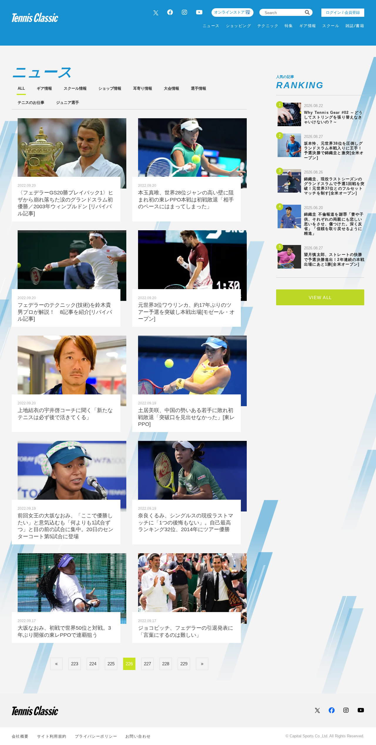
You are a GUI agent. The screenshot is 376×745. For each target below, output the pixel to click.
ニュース (211, 26)
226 (129, 663)
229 (183, 663)
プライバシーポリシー (96, 736)
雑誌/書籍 (354, 26)
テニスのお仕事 (31, 102)
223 (74, 663)
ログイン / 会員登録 (343, 12)
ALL (21, 88)
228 (165, 663)
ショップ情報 (109, 88)
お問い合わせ (138, 736)
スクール (330, 26)
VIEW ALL (320, 297)
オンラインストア (229, 12)
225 (111, 663)
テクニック (267, 26)
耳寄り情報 (142, 88)
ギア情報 (307, 26)
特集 (289, 26)
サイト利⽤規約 (52, 736)
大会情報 (171, 88)
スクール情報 (75, 88)
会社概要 (20, 736)
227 (147, 663)
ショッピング (238, 26)
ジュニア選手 (67, 102)
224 (92, 663)
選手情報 (198, 88)
